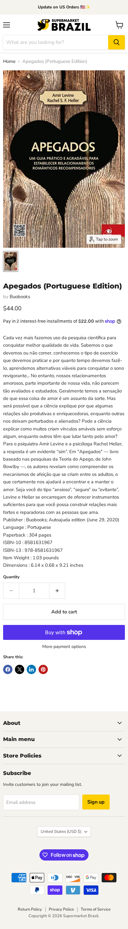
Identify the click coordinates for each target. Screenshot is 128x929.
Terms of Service (96, 909)
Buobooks (20, 296)
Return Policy (30, 909)
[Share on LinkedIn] (31, 669)
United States (61, 831)
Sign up (96, 802)
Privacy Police (61, 909)
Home (9, 61)
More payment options (64, 646)
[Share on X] (19, 669)
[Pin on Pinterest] (43, 669)
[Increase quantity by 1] (57, 591)
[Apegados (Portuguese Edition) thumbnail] (10, 261)
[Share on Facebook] (7, 669)
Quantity (11, 577)
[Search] (116, 42)
